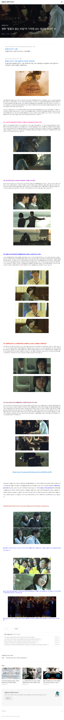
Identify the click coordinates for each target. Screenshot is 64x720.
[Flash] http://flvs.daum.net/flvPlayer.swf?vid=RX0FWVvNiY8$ (32, 472)
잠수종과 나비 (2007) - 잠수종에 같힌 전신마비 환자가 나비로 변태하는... (20, 642)
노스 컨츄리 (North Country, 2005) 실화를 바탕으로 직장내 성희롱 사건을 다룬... (22, 639)
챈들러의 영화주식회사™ (8, 2)
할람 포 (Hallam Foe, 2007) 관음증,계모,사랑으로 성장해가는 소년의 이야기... (21, 640)
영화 (5, 634)
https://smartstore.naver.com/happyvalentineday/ (18, 46)
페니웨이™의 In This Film (7, 716)
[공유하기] (8, 629)
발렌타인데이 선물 (11, 49)
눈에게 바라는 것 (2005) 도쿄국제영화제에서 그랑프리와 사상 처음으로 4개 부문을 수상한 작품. (25, 644)
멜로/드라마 (9, 634)
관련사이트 (4, 711)
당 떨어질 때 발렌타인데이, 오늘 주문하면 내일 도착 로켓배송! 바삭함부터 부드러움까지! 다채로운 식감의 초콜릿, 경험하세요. (31, 64)
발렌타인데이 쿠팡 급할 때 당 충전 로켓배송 (20, 61)
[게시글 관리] (11, 629)
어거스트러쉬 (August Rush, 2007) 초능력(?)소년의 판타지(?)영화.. (19, 637)
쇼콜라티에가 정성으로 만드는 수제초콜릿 (17, 51)
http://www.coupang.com (12, 58)
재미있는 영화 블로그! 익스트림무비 (9, 714)
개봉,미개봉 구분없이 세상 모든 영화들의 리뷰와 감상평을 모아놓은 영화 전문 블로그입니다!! (25, 695)
